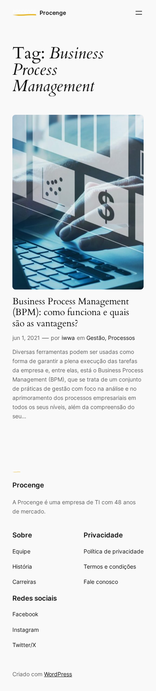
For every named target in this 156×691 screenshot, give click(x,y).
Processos (121, 337)
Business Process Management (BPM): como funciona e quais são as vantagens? (70, 312)
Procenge (53, 12)
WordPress (58, 674)
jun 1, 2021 (26, 337)
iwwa (68, 337)
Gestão (95, 337)
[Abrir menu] (139, 13)
